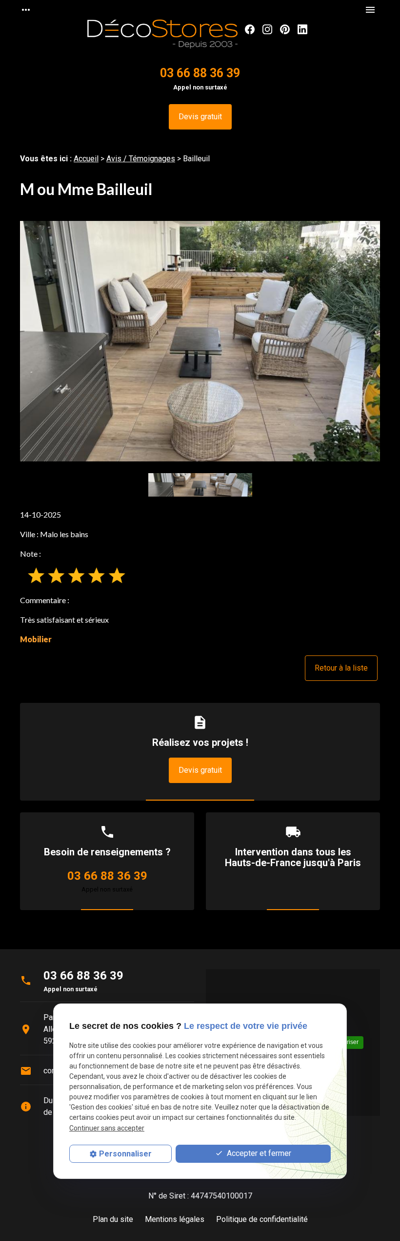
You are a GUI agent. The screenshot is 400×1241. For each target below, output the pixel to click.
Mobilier (36, 639)
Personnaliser (125, 1153)
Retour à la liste (341, 668)
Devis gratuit (200, 116)
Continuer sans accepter (106, 1128)
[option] (200, 341)
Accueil (86, 158)
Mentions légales (174, 1219)
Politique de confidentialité (262, 1219)
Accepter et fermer (258, 1153)
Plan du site (113, 1219)
